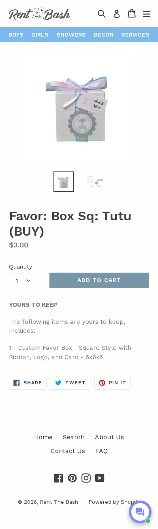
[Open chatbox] (140, 512)
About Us (109, 437)
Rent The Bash (59, 502)
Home (43, 437)
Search (74, 437)
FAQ (101, 451)
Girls (40, 34)
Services (135, 34)
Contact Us (68, 451)
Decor (103, 34)
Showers (71, 34)
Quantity (20, 266)
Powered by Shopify (114, 502)
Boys (16, 34)
